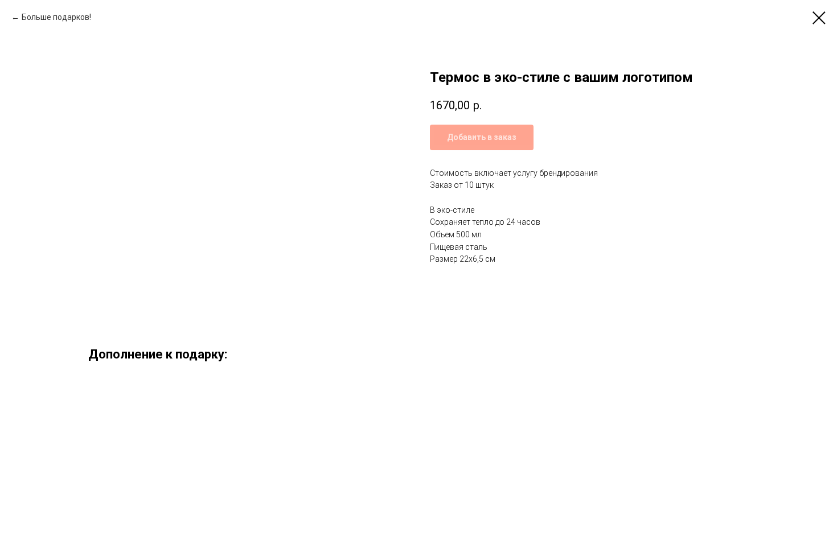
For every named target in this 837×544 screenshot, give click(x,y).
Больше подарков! (56, 17)
